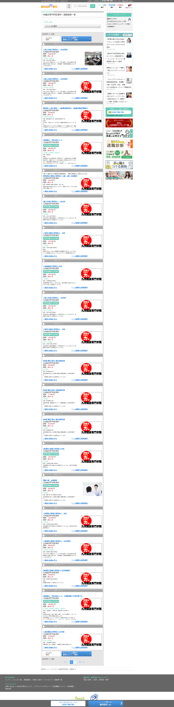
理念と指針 (87, 680)
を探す (112, 6)
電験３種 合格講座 (50, 480)
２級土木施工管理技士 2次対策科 (55, 79)
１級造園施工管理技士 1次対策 (53, 632)
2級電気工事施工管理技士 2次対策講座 (56, 570)
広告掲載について (59, 686)
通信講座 (27, 680)
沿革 (95, 680)
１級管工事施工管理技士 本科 (54, 233)
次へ (80, 662)
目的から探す (37, 680)
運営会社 (8, 689)
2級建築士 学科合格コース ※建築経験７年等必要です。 (63, 596)
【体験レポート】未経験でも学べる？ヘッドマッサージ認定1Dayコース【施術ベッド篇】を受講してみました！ (117, 98)
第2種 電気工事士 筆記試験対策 (54, 419)
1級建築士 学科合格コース (52, 140)
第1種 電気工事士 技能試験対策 (54, 390)
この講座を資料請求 (80, 69)
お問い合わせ (9, 686)
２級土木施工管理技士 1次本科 (54, 298)
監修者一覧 (58, 680)
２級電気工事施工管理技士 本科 (55, 513)
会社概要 (70, 686)
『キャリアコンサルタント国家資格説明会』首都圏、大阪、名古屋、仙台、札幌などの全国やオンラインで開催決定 (119, 84)
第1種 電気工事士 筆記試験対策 (54, 361)
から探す (102, 6)
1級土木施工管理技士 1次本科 (54, 201)
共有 (69, 7)
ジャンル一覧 (17, 680)
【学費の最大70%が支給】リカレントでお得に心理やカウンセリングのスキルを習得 (116, 44)
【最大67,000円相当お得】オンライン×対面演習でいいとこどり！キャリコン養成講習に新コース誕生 (116, 58)
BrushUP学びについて (24, 686)
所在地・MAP (104, 680)
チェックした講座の (71, 39)
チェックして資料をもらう (54, 44)
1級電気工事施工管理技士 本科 (53, 449)
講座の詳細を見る (51, 69)
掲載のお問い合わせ (127, 1)
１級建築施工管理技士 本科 (52, 266)
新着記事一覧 (127, 35)
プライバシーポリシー (42, 686)
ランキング (48, 680)
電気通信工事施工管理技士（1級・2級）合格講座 (60, 176)
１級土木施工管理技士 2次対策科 (55, 49)
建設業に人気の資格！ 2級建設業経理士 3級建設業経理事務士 (65, 108)
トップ (7, 680)
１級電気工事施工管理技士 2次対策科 (57, 541)
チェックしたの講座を (106, 703)
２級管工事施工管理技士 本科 (54, 329)
